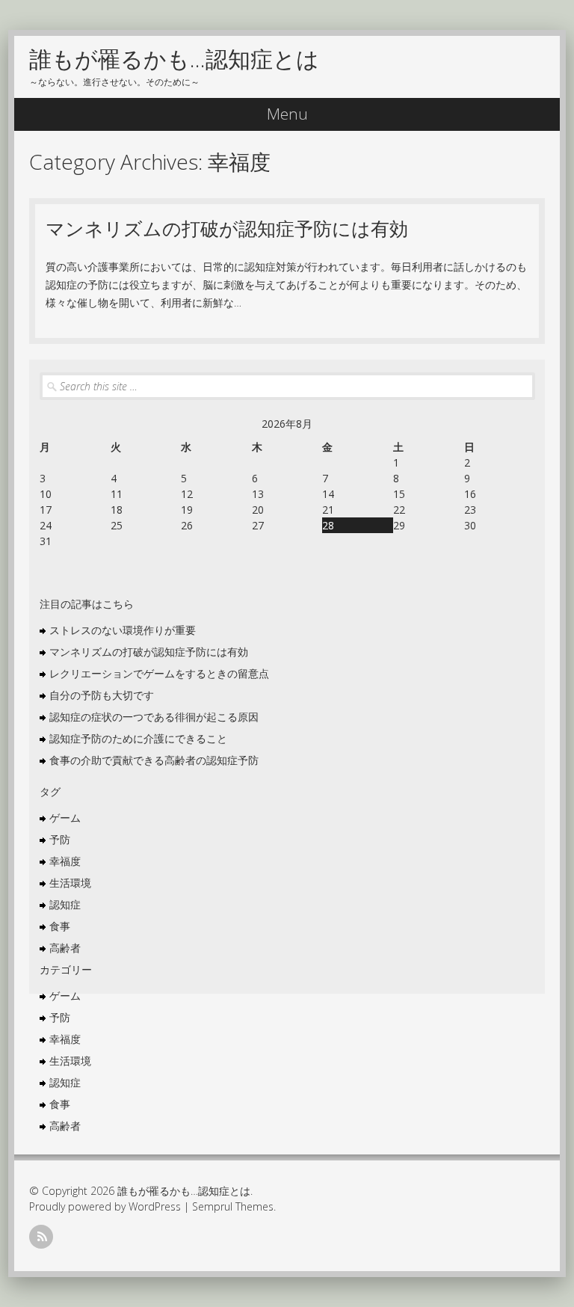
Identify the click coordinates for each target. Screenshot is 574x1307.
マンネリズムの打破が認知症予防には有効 (227, 228)
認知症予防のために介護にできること (138, 738)
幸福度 (65, 861)
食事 (59, 926)
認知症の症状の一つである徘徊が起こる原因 (154, 717)
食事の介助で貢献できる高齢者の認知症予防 (154, 760)
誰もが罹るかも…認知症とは (174, 58)
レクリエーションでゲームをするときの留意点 (159, 673)
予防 (59, 839)
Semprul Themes (233, 1206)
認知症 (65, 904)
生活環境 (70, 883)
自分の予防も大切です (101, 695)
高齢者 (65, 948)
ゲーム (65, 818)
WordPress (155, 1206)
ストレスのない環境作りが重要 (122, 630)
